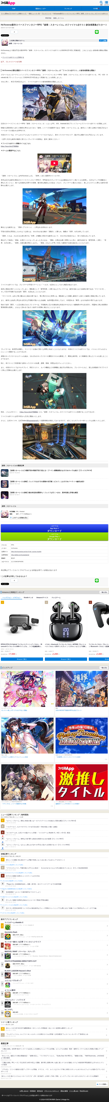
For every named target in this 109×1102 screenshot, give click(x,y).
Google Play (54, 537)
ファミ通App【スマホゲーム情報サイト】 (14, 13)
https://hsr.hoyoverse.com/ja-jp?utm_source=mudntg (26, 551)
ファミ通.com (73, 1091)
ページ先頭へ (103, 1084)
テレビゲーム (56, 597)
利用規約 (33, 1091)
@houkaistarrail (32, 420)
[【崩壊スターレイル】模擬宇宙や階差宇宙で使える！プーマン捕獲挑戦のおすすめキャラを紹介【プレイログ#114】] (47, 476)
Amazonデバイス (42, 597)
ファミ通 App (8, 3)
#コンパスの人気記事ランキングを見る (12, 864)
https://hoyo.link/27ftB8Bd (10, 146)
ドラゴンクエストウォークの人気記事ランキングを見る (17, 872)
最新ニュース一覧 (34, 13)
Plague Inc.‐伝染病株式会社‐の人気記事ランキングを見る (17, 888)
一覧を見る (103, 592)
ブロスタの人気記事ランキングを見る (12, 880)
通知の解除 (64, 1091)
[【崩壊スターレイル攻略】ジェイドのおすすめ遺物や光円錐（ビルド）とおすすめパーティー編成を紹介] (42, 487)
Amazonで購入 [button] (22, 659)
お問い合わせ (24, 1091)
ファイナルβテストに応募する (13, 57)
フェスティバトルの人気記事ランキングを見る (14, 905)
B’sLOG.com (84, 1091)
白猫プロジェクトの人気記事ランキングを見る (14, 897)
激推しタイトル (58, 18)
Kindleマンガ (28, 597)
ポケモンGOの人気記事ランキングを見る (13, 913)
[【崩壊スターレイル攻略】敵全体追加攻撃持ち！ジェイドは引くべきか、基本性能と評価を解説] (39, 498)
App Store (54, 528)
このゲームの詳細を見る (19, 518)
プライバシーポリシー (51, 1091)
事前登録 (48, 18)
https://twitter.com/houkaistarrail (20, 555)
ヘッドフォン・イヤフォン (11, 597)
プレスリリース (46, 13)
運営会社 (40, 1091)
